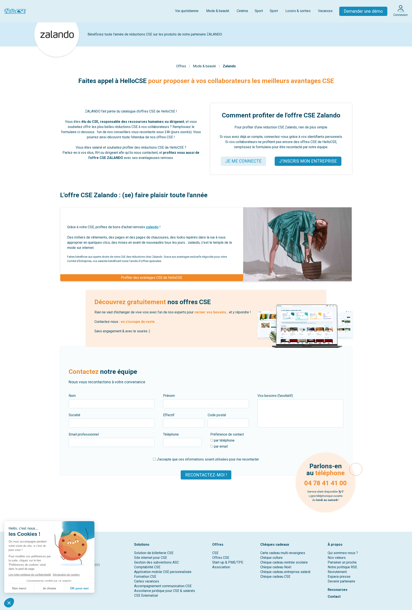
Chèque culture (271, 558)
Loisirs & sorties (298, 11)
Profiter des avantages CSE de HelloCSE (151, 278)
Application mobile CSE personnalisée (162, 572)
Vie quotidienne (186, 11)
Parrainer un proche (342, 562)
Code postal (217, 415)
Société (74, 415)
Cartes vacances (146, 581)
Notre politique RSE (342, 567)
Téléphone (171, 434)
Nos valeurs (337, 558)
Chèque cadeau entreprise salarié (285, 572)
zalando (152, 227)
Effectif (168, 415)
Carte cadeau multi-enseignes (282, 553)
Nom (72, 396)
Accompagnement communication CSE (163, 586)
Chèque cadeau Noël (275, 567)
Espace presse (339, 577)
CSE (215, 553)
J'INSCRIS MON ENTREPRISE (308, 161)
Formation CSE (145, 577)
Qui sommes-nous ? (343, 553)
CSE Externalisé (146, 595)
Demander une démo (363, 11)
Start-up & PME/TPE (227, 562)
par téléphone (224, 440)
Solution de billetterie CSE (153, 553)
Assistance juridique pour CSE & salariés (164, 591)
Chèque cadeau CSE (275, 577)
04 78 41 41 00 (325, 483)
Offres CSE (220, 558)
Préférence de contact (227, 434)
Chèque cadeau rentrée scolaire (284, 562)
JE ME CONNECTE (243, 161)
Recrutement (337, 572)
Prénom (169, 396)
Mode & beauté (217, 11)
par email (220, 446)
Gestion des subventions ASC (156, 562)
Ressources (337, 590)
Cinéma (242, 11)
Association (221, 567)
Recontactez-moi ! (206, 475)
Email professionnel (84, 434)
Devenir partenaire (341, 581)
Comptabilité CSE (147, 567)
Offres (181, 66)
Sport (259, 11)
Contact (334, 597)
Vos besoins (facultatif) (275, 396)
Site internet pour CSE (150, 558)
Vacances (325, 11)
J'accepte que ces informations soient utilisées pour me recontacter (207, 459)
